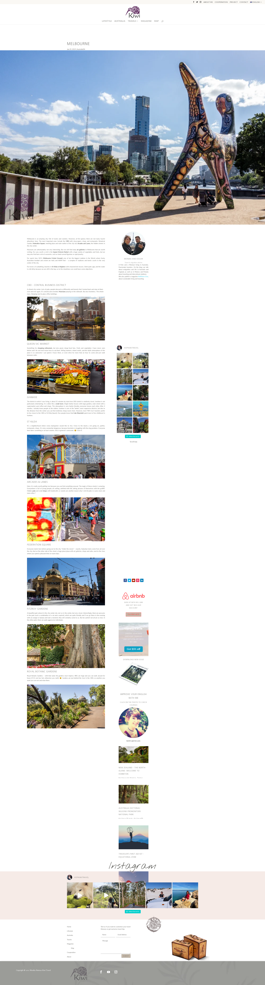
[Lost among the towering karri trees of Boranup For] (124, 376)
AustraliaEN (81, 49)
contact (244, 2)
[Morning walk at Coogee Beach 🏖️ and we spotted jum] (124, 393)
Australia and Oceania (127, 777)
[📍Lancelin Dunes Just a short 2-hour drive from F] (140, 376)
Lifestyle (107, 21)
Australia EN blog (126, 818)
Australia (119, 21)
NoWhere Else (143, 276)
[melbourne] (66, 340)
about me (208, 2)
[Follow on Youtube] (133, 580)
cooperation (221, 2)
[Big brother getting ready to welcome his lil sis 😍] (124, 360)
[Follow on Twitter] (129, 580)
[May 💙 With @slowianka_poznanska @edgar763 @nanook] (140, 360)
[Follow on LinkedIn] (141, 580)
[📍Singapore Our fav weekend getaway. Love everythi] (124, 409)
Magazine (146, 21)
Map (156, 21)
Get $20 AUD (133, 614)
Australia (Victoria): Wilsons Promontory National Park (130, 811)
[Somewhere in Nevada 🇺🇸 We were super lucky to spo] (140, 409)
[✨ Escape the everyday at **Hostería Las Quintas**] (140, 425)
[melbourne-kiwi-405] (66, 541)
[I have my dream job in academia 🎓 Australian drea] (140, 393)
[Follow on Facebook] (125, 580)
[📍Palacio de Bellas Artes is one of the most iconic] (124, 425)
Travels (140, 777)
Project (234, 2)
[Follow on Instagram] (137, 580)
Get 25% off (133, 649)
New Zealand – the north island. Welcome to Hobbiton (132, 771)
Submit (126, 956)
